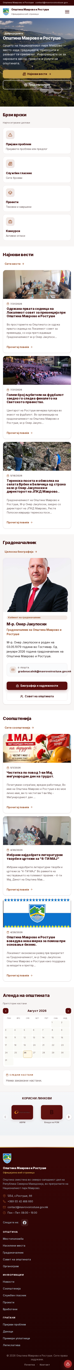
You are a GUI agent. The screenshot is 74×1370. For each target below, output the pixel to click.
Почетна (29, 1364)
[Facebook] (24, 1222)
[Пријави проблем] (68, 1364)
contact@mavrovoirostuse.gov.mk (28, 1207)
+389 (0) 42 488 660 (20, 1201)
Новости (8, 1281)
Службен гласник (14, 1295)
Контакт (45, 1364)
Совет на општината (17, 1259)
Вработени (10, 1309)
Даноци (8, 1331)
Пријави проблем (14, 1324)
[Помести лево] (5, 1117)
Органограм (11, 1266)
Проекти (8, 1302)
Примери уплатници (16, 1338)
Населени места (14, 1245)
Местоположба (13, 1238)
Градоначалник (13, 1252)
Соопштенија (12, 1288)
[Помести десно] (69, 1117)
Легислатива (11, 1345)
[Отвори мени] (67, 12)
